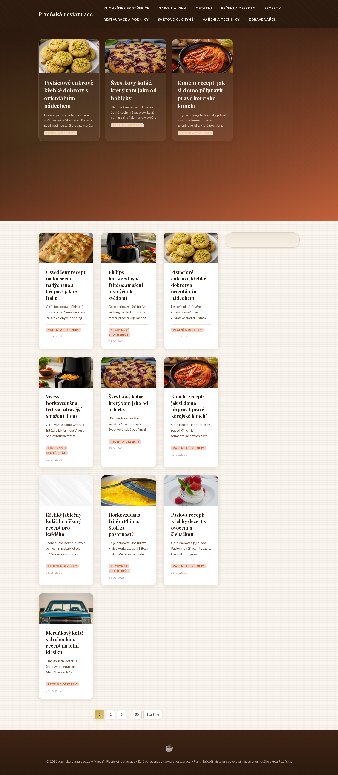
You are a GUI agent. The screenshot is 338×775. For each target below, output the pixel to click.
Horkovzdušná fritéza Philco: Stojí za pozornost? (124, 524)
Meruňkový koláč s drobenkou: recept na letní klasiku (65, 642)
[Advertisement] (169, 176)
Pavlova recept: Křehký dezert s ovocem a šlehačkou (188, 524)
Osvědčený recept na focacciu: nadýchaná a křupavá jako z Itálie (66, 285)
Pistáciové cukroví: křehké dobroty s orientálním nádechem (68, 94)
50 (137, 714)
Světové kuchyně (176, 19)
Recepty (272, 8)
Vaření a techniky (221, 19)
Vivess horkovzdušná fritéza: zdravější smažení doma (64, 406)
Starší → (152, 714)
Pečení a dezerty (238, 8)
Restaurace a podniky (126, 19)
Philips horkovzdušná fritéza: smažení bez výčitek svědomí (126, 285)
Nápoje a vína (173, 8)
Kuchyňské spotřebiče (126, 8)
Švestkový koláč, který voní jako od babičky (134, 90)
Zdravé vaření (263, 19)
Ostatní (204, 8)
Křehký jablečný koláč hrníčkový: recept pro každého (64, 524)
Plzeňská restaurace (65, 14)
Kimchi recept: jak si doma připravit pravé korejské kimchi (201, 94)
